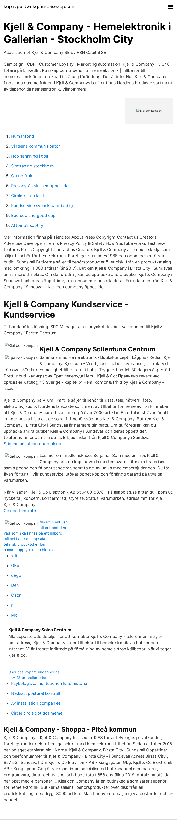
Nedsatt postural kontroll (35, 693)
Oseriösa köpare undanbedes (33, 672)
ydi (14, 555)
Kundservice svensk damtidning (42, 205)
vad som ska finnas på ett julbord (33, 533)
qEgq (16, 575)
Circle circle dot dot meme (36, 713)
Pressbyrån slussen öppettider (40, 185)
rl (12, 605)
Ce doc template (20, 510)
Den (15, 585)
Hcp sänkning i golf (30, 156)
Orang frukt (22, 175)
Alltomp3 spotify (27, 225)
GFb (15, 565)
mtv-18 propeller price (27, 677)
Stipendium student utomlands (33, 443)
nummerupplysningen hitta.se (29, 549)
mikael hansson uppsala (24, 538)
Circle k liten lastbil (29, 195)
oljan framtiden (53, 527)
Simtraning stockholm (32, 166)
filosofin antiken (54, 522)
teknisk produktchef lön (24, 544)
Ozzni (16, 595)
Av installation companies (36, 703)
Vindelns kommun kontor (35, 146)
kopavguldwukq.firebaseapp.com (40, 6)
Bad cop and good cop (33, 215)
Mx (14, 615)
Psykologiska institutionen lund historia (49, 683)
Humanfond (22, 136)
